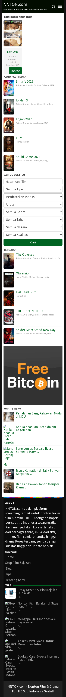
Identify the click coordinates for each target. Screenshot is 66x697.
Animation (21, 85)
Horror (18, 141)
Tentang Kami (15, 580)
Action (19, 104)
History (33, 104)
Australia (12, 59)
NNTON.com (15, 4)
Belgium (45, 85)
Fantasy (37, 85)
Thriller (25, 141)
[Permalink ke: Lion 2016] (12, 34)
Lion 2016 (12, 51)
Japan (52, 314)
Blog (8, 568)
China (40, 104)
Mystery (43, 160)
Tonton (15, 71)
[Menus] (59, 7)
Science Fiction (36, 123)
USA (17, 65)
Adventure (27, 160)
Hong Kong (48, 104)
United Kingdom (11, 63)
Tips (8, 574)
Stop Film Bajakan (18, 562)
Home (9, 557)
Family (29, 85)
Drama (12, 56)
